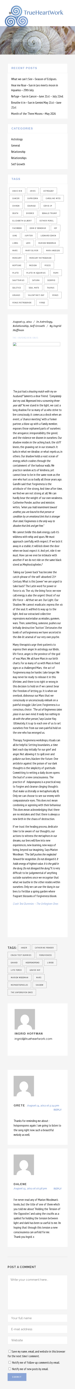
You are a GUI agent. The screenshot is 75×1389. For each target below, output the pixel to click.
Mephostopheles (19, 985)
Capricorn (32, 198)
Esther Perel (47, 220)
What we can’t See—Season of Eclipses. (34, 79)
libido (50, 962)
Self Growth (18, 164)
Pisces (48, 265)
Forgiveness (45, 955)
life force (16, 970)
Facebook (17, 228)
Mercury (17, 258)
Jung (14, 235)
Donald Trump (49, 213)
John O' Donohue (38, 228)
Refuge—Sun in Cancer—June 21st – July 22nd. (37, 96)
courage (31, 205)
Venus (55, 295)
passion (33, 265)
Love (28, 243)
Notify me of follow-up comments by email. (36, 1362)
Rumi (56, 273)
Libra (15, 243)
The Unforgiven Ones (22, 992)
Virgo (42, 302)
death (15, 213)
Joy (55, 228)
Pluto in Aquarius (36, 273)
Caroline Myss (53, 198)
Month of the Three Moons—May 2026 (33, 114)
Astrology (17, 139)
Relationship (18, 152)
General (15, 145)
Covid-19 (48, 205)
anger (24, 947)
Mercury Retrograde (40, 258)
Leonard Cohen (48, 235)
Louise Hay (35, 970)
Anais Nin (17, 191)
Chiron (16, 205)
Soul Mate (34, 287)
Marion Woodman (47, 243)
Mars (15, 250)
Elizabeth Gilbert (22, 220)
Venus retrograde (22, 302)
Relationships (19, 158)
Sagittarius (18, 280)
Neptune (16, 265)
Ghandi (14, 962)
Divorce (30, 213)
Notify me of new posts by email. (30, 1369)
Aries (33, 191)
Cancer (16, 198)
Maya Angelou (53, 250)
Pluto (15, 273)
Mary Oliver (31, 250)
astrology (48, 191)
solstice (16, 287)
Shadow (39, 985)
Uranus (16, 295)
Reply (58, 1109)
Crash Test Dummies (21, 955)
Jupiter (29, 235)
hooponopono (32, 962)
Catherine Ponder (44, 947)
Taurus (50, 287)
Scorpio (51, 280)
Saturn (36, 280)
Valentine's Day (36, 295)
